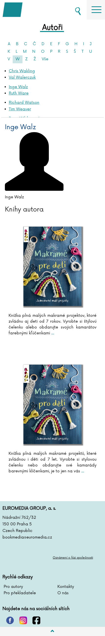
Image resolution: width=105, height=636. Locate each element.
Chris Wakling (22, 71)
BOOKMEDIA (26, 9)
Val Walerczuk (22, 77)
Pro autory (13, 586)
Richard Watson (24, 102)
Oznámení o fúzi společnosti (73, 558)
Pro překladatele (20, 593)
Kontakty (65, 586)
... (52, 333)
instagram (23, 620)
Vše (45, 59)
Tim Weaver (20, 109)
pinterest (10, 620)
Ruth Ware (19, 93)
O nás (63, 593)
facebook (36, 620)
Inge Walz (18, 87)
